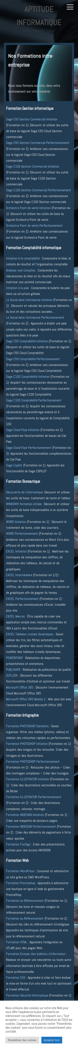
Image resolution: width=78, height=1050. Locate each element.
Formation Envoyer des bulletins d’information (35, 954)
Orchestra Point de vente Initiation (28, 208)
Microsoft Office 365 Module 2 (26, 699)
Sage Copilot (14, 465)
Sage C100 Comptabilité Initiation (28, 376)
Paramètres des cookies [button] (22, 1040)
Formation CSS (15, 977)
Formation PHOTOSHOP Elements (27, 726)
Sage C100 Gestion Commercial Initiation (32, 166)
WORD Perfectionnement (22, 533)
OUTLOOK (12, 675)
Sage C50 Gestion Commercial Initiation (31, 119)
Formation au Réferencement (25, 900)
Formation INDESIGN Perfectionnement (31, 826)
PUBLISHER (13, 669)
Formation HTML (16, 942)
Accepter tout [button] (52, 1040)
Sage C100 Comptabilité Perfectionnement (34, 400)
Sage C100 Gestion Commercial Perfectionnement (38, 190)
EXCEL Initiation (16, 551)
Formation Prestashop (20, 883)
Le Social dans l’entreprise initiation (29, 300)
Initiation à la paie (17, 288)
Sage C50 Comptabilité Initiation (27, 341)
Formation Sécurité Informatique (27, 995)
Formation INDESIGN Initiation (25, 814)
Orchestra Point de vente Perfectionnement (34, 225)
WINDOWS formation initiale (24, 504)
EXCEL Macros (15, 616)
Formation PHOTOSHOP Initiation (27, 743)
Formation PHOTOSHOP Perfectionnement (33, 761)
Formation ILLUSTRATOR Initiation (27, 779)
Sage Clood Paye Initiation (22, 430)
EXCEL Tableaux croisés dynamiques (29, 634)
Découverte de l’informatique (24, 492)
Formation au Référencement (25, 918)
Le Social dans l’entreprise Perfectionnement (35, 317)
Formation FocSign (18, 844)
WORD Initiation (16, 521)
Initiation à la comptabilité (23, 258)
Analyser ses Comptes (20, 270)
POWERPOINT (14, 658)
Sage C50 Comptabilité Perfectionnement (33, 359)
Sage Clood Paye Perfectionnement (28, 447)
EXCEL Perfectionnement (22, 598)
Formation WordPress (21, 871)
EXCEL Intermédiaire (19, 575)
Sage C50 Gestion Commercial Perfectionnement (37, 142)
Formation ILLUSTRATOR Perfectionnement (33, 797)
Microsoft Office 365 (19, 687)
